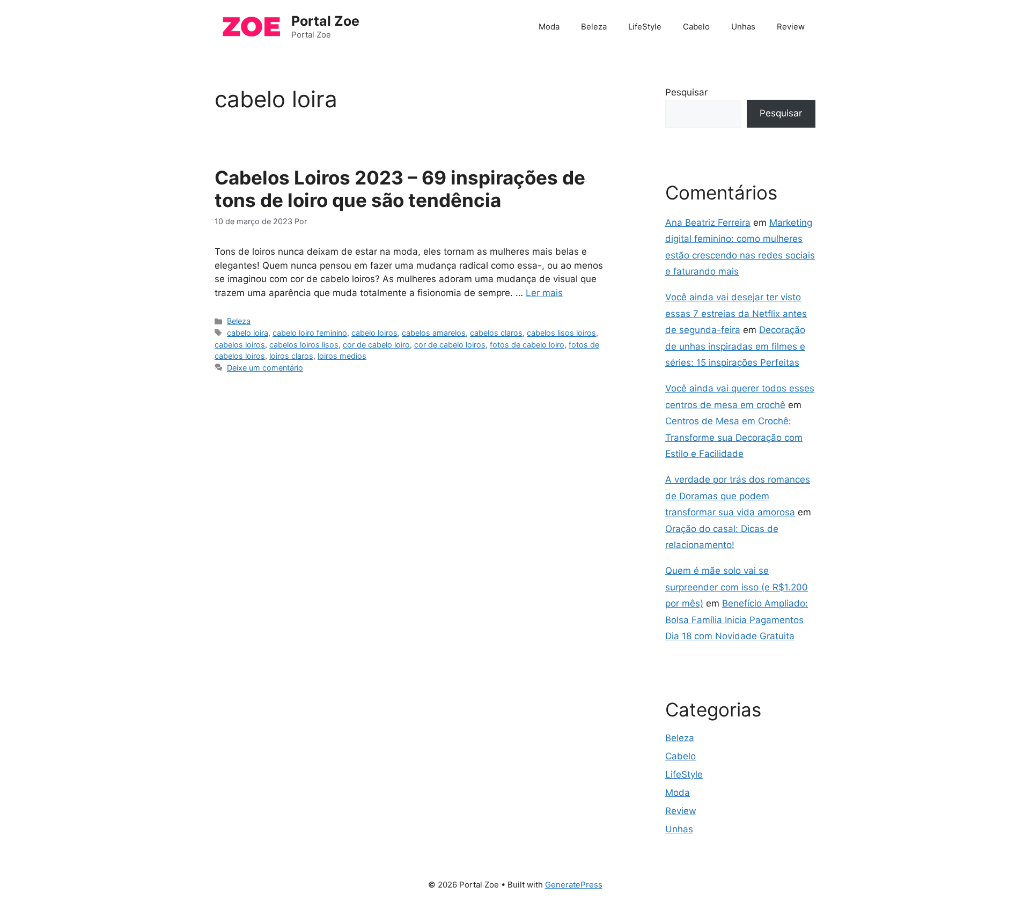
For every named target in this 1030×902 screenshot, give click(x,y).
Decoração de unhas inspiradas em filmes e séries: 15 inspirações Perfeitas (735, 346)
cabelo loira (247, 332)
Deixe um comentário (265, 367)
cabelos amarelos (434, 332)
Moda (549, 26)
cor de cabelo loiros (449, 344)
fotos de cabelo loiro (527, 344)
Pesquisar (686, 92)
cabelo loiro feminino (310, 332)
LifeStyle (644, 26)
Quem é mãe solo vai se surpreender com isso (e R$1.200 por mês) (736, 587)
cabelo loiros (374, 332)
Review (791, 26)
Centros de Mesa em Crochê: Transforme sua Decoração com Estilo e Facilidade (734, 437)
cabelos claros (496, 332)
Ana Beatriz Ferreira (708, 222)
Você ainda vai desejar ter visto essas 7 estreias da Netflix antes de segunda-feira (736, 313)
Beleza (594, 26)
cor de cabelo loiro (376, 344)
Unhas (743, 26)
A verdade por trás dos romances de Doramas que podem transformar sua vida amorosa (737, 495)
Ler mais (544, 292)
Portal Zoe (325, 21)
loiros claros (291, 355)
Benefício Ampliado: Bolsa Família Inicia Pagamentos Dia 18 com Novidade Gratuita (736, 619)
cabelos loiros (240, 344)
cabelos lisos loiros (561, 332)
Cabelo (696, 26)
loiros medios (342, 355)
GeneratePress (573, 884)
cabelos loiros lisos (304, 344)
